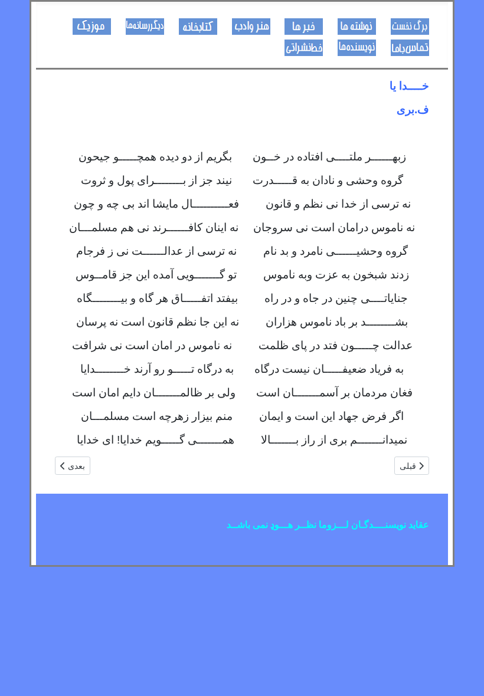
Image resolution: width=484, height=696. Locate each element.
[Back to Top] (20, 674)
